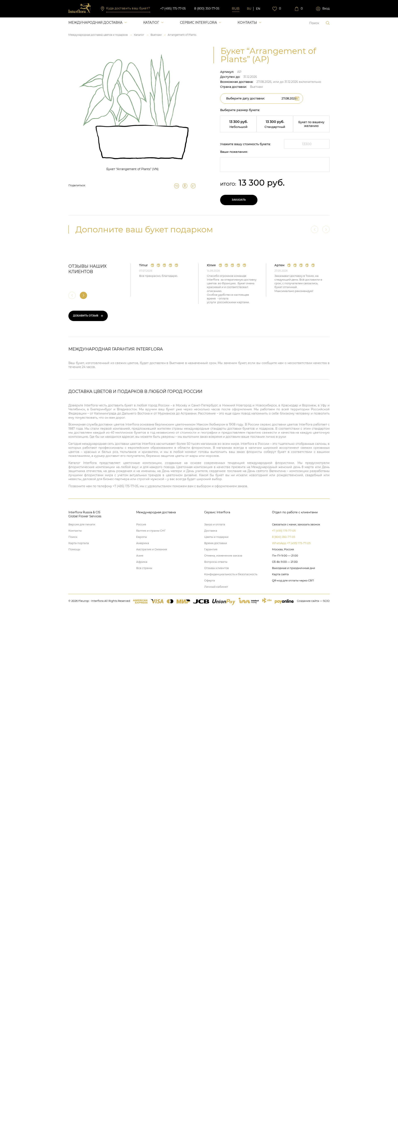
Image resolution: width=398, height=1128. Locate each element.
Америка (142, 543)
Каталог (151, 23)
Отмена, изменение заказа (223, 555)
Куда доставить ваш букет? (128, 8)
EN (258, 9)
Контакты (247, 23)
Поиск (72, 536)
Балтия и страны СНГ (151, 530)
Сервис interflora (198, 23)
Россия (141, 524)
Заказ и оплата (214, 524)
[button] (83, 295)
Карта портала (78, 543)
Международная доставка (95, 23)
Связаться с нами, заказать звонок (296, 524)
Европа (141, 536)
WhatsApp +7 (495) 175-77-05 (291, 543)
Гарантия (210, 549)
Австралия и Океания (151, 549)
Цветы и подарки (216, 536)
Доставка (210, 530)
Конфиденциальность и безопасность (230, 574)
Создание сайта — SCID (313, 600)
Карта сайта (280, 574)
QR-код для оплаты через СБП (293, 580)
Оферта (209, 580)
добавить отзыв (88, 316)
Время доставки (215, 543)
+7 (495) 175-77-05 (173, 8)
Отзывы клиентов (216, 568)
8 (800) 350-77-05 (206, 8)
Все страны (144, 568)
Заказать (239, 199)
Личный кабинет (216, 586)
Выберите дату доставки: (245, 98)
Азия (139, 555)
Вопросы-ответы (215, 561)
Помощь (74, 549)
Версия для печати (81, 524)
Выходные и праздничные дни (293, 568)
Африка (141, 561)
